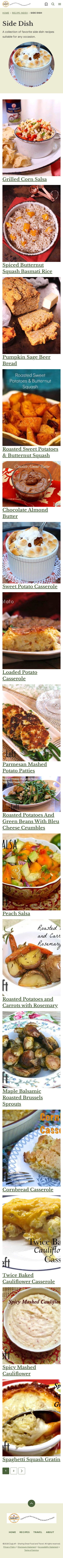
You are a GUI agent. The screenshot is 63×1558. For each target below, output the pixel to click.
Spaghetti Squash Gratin (31, 1459)
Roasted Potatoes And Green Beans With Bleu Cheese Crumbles (30, 821)
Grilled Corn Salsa (24, 179)
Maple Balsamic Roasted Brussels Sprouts (22, 1097)
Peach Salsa (16, 913)
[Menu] (59, 4)
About (50, 1532)
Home (5, 13)
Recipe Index (20, 13)
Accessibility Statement (48, 1547)
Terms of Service (31, 1550)
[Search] (53, 4)
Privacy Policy (9, 1547)
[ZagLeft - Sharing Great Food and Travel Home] (16, 4)
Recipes (25, 1532)
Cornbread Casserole (27, 1189)
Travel (37, 1532)
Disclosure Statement (27, 1547)
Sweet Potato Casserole (29, 586)
